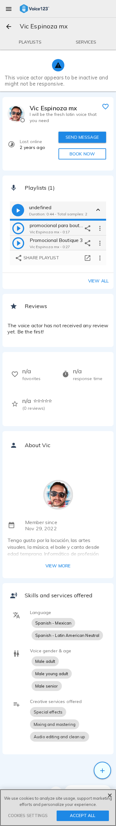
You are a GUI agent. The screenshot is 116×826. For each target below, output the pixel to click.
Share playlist (40, 258)
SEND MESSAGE (82, 137)
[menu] (8, 8)
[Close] (110, 795)
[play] (18, 228)
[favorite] (105, 106)
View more (58, 566)
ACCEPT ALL (82, 815)
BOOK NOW (82, 154)
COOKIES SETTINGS (28, 815)
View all (98, 281)
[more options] (100, 228)
